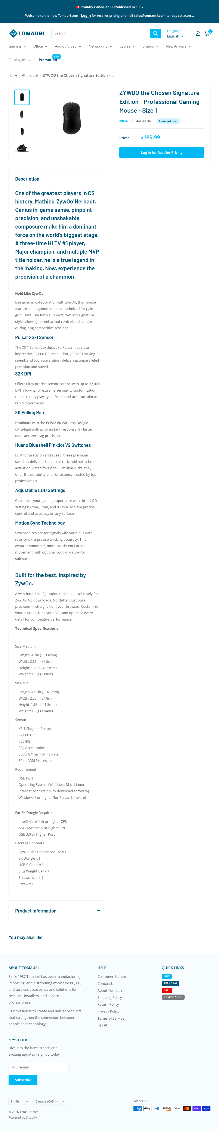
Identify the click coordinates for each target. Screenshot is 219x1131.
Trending (170, 983)
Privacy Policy (108, 1011)
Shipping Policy (110, 997)
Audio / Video (66, 46)
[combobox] (100, 33)
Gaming (15, 46)
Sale (167, 990)
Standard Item (168, 121)
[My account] (198, 33)
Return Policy (108, 1004)
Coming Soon (173, 997)
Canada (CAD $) (47, 1101)
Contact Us (106, 983)
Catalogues (18, 59)
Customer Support (113, 976)
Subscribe (23, 1080)
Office (38, 46)
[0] (207, 33)
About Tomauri (110, 990)
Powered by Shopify (23, 1117)
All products (29, 75)
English (16, 1101)
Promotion (48, 59)
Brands (148, 46)
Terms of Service (111, 1018)
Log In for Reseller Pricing (161, 152)
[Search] (155, 33)
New (167, 976)
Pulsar (124, 121)
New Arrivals (176, 46)
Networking (98, 46)
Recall (102, 1025)
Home (13, 75)
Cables (125, 46)
